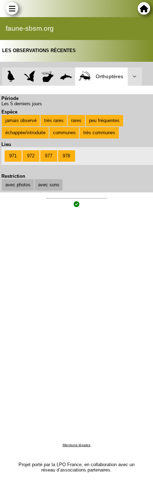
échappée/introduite (25, 132)
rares (76, 120)
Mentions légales (76, 445)
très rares (54, 120)
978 (66, 155)
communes (64, 132)
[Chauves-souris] (30, 76)
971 (13, 155)
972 (31, 155)
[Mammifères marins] (66, 76)
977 (48, 155)
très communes (99, 132)
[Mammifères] (48, 76)
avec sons (48, 184)
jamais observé (21, 120)
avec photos (18, 184)
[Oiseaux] (11, 76)
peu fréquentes (104, 120)
